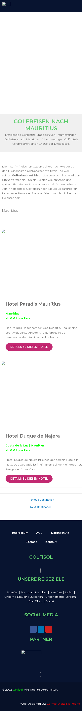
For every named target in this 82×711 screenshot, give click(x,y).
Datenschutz (60, 532)
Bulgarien (37, 596)
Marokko (41, 592)
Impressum (20, 532)
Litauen (22, 596)
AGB (39, 532)
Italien (69, 592)
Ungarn (9, 596)
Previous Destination (41, 499)
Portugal (26, 592)
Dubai (50, 601)
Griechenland (54, 596)
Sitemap (31, 542)
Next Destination (41, 507)
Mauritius (10, 211)
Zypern (71, 596)
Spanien (12, 592)
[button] (69, 6)
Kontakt (51, 542)
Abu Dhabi (35, 601)
